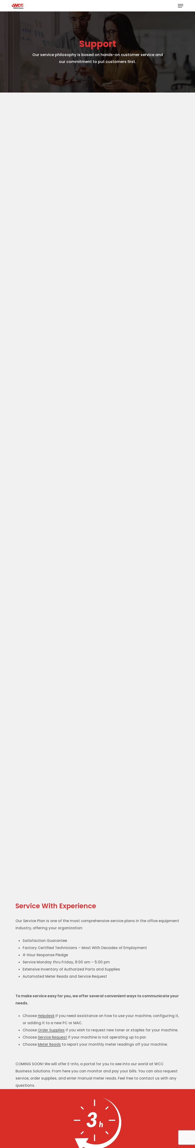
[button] (180, 5)
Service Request (52, 1037)
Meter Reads (49, 1044)
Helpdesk (46, 1015)
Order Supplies (51, 1030)
